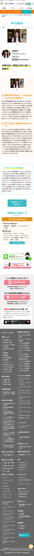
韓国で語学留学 (23, 359)
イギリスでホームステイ (25, 393)
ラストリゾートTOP (7, 333)
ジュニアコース (7, 362)
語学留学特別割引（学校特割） (9, 404)
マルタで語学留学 (24, 371)
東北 (9, 463)
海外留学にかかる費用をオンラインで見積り (9, 393)
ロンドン (5, 497)
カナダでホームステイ (25, 390)
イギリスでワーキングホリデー (9, 526)
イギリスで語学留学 (24, 348)
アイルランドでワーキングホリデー (8, 530)
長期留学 (5, 355)
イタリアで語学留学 (24, 368)
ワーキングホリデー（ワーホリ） (7, 503)
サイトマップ (22, 477)
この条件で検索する (17, 243)
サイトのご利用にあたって (25, 480)
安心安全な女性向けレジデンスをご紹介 (8, 446)
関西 (4, 468)
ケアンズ (5, 483)
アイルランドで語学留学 (24, 351)
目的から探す (7, 382)
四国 (11, 468)
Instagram (22, 465)
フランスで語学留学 (24, 356)
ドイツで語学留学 (24, 354)
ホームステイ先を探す (24, 376)
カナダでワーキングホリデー (9, 522)
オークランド (6, 489)
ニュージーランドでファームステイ (24, 426)
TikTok (21, 469)
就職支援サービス (24, 455)
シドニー (5, 477)
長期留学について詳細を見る (17, 203)
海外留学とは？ (7, 340)
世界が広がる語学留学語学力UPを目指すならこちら (9, 428)
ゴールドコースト (7, 480)
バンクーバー (6, 491)
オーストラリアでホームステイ (25, 379)
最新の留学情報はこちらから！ (8, 408)
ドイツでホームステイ (24, 401)
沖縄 (8, 471)
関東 (12, 463)
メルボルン (6, 486)
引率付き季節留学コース (24, 438)
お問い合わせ (22, 496)
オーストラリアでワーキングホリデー (8, 514)
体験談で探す (7, 379)
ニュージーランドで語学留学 (25, 340)
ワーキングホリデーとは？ (9, 507)
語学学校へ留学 (7, 342)
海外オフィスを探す (7, 474)
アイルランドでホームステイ (24, 397)
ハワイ (10, 494)
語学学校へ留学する (24, 332)
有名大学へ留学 (7, 369)
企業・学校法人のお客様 (25, 447)
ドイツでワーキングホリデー (9, 534)
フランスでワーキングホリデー (8, 538)
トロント (5, 494)
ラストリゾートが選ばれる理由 (9, 345)
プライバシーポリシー (25, 484)
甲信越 (5, 465)
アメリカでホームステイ (25, 387)
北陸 (9, 465)
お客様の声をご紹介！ (9, 349)
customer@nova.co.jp (25, 548)
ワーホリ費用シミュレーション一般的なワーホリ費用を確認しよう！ (9, 440)
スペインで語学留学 (24, 366)
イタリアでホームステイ (25, 408)
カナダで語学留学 (24, 345)
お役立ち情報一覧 (8, 455)
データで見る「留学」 (8, 367)
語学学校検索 (7, 384)
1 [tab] (17, 44)
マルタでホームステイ (25, 415)
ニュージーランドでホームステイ (25, 383)
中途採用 (21, 528)
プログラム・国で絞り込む (17, 219)
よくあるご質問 (7, 371)
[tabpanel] (17, 36)
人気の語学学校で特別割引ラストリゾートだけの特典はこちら (9, 422)
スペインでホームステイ (25, 412)
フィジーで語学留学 (24, 364)
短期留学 (5, 353)
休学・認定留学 (7, 357)
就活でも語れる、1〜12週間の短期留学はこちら (9, 413)
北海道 (5, 463)
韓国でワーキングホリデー (9, 542)
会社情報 (21, 514)
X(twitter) (22, 462)
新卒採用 (21, 526)
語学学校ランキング (8, 364)
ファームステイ (22, 423)
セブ (10, 497)
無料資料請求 (23, 494)
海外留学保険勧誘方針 (24, 517)
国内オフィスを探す (7, 460)
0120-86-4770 (14, 548)
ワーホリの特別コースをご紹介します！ (9, 418)
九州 (4, 471)
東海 (12, 465)
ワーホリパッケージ (8, 511)
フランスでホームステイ (25, 404)
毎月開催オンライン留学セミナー (25, 505)
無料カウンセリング (24, 492)
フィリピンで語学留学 (25, 361)
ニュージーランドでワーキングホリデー (9, 518)
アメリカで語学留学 (24, 343)
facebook (22, 467)
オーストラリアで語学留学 (25, 336)
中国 (8, 468)
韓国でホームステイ (24, 418)
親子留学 (5, 360)
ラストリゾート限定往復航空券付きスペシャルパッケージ (9, 434)
